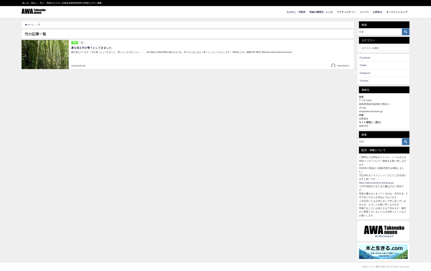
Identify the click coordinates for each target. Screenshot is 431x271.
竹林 (74, 42)
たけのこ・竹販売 (296, 12)
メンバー (364, 12)
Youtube (364, 80)
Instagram (365, 73)
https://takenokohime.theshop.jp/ (376, 183)
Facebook (365, 57)
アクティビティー (346, 12)
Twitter (363, 65)
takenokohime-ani (345, 66)
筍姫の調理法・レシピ (321, 12)
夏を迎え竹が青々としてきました (91, 47)
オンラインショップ (396, 12)
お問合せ (377, 12)
